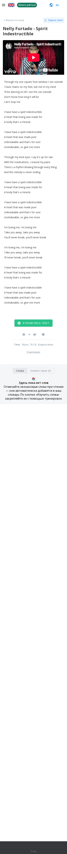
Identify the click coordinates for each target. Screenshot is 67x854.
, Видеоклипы (44, 344)
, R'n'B (32, 344)
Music (25, 344)
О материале (33, 352)
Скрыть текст (55, 20)
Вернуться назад (15, 20)
